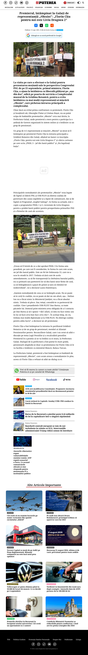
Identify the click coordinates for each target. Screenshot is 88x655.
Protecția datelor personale (39, 639)
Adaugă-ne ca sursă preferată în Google (46, 35)
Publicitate (68, 639)
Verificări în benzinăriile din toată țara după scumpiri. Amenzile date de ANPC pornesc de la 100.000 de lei (64, 589)
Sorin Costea (50, 30)
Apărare (50, 513)
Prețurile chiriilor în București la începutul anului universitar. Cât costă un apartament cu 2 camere (24, 624)
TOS (8, 639)
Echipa (78, 639)
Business (10, 547)
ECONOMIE (48, 7)
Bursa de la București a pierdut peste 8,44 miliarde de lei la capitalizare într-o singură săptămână (49, 415)
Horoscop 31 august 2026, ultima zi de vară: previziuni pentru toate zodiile (63, 551)
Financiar (39, 7)
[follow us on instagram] (36, 380)
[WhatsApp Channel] (26, 2)
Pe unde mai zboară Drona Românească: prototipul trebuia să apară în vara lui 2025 (62, 518)
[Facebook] (5, 2)
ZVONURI (71, 7)
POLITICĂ (30, 7)
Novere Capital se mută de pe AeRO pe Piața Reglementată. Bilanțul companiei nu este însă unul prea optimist (23, 553)
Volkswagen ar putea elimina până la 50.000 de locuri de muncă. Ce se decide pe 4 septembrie (24, 589)
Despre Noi (57, 639)
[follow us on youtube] (21, 380)
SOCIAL (56, 7)
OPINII (63, 7)
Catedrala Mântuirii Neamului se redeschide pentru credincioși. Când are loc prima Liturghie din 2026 (62, 624)
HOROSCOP (50, 547)
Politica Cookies (19, 639)
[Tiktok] (16, 2)
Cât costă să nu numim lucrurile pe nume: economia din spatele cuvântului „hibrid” (22, 518)
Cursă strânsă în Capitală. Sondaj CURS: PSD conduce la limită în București (49, 402)
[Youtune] (21, 2)
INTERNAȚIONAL (81, 7)
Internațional (13, 584)
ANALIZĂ (10, 513)
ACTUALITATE (19, 7)
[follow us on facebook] (51, 380)
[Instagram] (10, 2)
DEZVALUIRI (9, 7)
